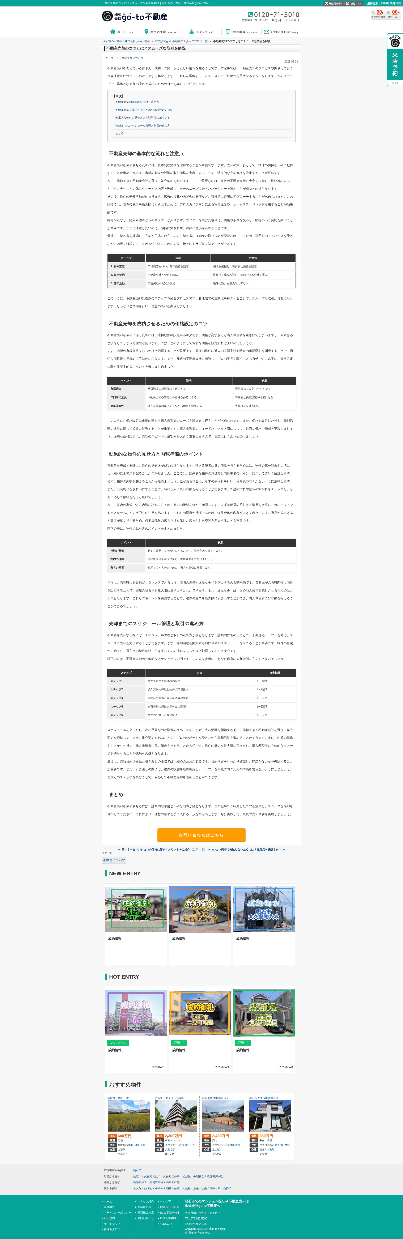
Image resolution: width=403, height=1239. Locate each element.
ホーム (108, 1201)
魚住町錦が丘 (215, 1176)
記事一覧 (198, 849)
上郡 (142, 1145)
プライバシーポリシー (117, 1212)
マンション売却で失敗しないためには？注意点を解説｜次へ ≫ (246, 849)
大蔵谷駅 (170, 1149)
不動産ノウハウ (114, 860)
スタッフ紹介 (145, 1201)
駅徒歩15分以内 (169, 1207)
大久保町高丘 (149, 1176)
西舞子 (227, 1188)
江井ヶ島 (215, 1188)
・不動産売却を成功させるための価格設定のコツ (143, 109)
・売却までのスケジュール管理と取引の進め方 (141, 125)
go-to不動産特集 (170, 1212)
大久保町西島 (282, 1145)
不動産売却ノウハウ (131, 58)
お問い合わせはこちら (201, 835)
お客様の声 (144, 1207)
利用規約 (109, 1218)
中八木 (159, 1188)
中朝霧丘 (185, 1145)
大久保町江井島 (170, 1176)
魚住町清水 (233, 1145)
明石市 (176, 1145)
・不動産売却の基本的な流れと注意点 (136, 101)
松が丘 (186, 1176)
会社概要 (109, 1207)
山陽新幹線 (173, 1182)
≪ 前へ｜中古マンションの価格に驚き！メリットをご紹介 (154, 849)
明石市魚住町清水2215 (215, 1098)
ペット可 (165, 1201)
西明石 (148, 1188)
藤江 (136, 1176)
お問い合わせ (145, 1218)
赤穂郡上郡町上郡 (118, 1098)
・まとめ (118, 133)
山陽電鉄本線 (155, 1182)
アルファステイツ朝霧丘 (169, 1098)
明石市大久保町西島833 (263, 1098)
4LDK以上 (166, 1223)
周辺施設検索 (145, 1212)
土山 (204, 1188)
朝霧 (168, 1188)
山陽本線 (138, 1182)
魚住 (196, 1188)
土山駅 (216, 1149)
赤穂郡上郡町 (132, 1145)
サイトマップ (112, 1223)
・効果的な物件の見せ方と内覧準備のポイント (141, 117)
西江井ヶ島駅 (267, 1149)
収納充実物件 (168, 1218)
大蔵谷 (186, 1188)
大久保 (137, 1188)
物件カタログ (112, 1229)
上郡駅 (121, 1149)
